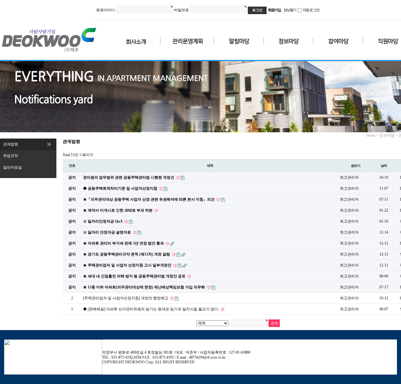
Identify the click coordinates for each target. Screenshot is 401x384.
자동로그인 (311, 10)
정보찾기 (290, 10)
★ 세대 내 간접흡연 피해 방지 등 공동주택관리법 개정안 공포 (134, 276)
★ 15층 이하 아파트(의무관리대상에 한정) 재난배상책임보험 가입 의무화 (144, 287)
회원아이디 (105, 10)
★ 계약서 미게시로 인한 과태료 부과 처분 (118, 210)
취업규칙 (10, 156)
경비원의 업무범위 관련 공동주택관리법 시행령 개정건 (129, 177)
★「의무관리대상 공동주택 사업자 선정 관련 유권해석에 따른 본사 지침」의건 (149, 199)
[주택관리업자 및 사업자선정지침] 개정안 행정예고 (126, 298)
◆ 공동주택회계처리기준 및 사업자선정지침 (120, 188)
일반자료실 (12, 167)
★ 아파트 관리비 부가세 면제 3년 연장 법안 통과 (124, 243)
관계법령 (10, 144)
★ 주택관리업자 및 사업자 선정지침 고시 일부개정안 (127, 265)
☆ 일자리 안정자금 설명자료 (107, 232)
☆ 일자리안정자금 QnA (103, 221)
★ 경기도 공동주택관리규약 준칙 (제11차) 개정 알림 (127, 254)
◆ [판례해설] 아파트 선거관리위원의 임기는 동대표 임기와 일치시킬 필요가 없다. (151, 309)
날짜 (384, 165)
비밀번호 (181, 10)
